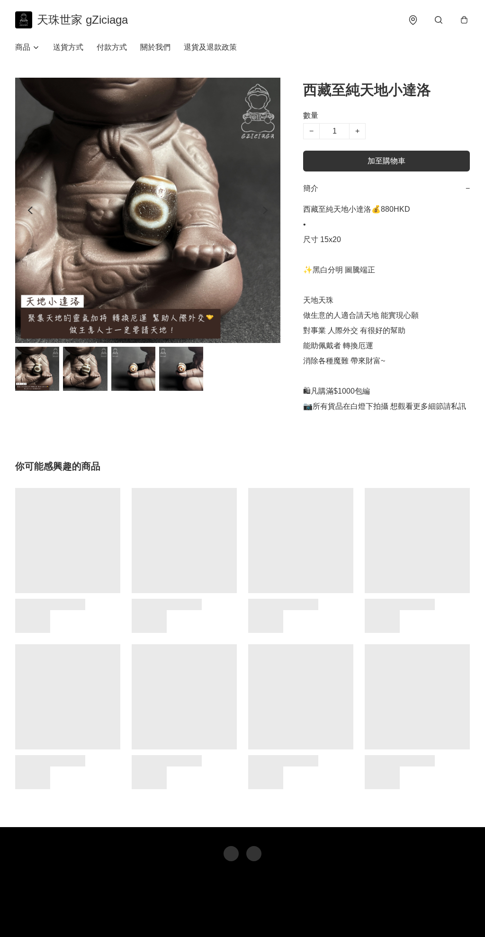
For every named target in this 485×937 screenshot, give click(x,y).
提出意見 (276, 916)
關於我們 (155, 47)
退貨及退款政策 (210, 47)
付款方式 (112, 47)
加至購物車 (386, 161)
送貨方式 (68, 47)
